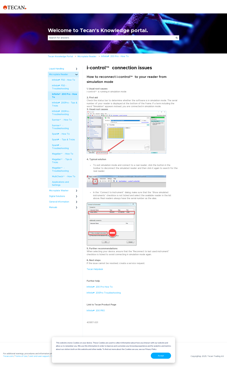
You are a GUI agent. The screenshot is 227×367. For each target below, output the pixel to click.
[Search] (176, 37)
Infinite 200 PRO (96, 311)
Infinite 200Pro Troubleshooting (104, 293)
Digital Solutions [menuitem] (57, 196)
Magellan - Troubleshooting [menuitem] (60, 169)
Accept (161, 355)
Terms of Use (21, 356)
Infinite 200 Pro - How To (115, 56)
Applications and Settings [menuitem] (60, 183)
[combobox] (111, 37)
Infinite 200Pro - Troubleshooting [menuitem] (61, 112)
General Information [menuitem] (59, 202)
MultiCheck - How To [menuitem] (63, 177)
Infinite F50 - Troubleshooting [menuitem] (60, 87)
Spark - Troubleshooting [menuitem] (60, 146)
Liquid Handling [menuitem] (56, 69)
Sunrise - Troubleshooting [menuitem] (60, 126)
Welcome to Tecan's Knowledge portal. (98, 30)
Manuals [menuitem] (53, 207)
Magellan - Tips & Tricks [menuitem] (62, 160)
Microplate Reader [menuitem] (58, 74)
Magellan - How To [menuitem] (62, 155)
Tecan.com (8, 356)
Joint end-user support (39, 356)
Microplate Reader (87, 56)
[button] (76, 69)
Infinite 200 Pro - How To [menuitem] (64, 95)
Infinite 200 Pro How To (100, 287)
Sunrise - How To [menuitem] (62, 121)
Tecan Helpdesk (95, 269)
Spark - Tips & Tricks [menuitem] (63, 139)
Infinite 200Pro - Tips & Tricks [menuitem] (64, 104)
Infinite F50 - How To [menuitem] (63, 80)
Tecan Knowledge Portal (60, 56)
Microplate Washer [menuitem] (59, 191)
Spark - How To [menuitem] (61, 134)
